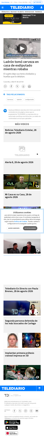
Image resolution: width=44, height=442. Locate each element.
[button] (5, 86)
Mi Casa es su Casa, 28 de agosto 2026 (18, 196)
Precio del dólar (23, 2)
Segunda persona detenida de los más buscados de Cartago (21, 322)
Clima (15, 2)
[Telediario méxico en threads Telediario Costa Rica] (31, 411)
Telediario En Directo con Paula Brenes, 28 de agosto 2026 (21, 290)
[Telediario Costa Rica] (22, 7)
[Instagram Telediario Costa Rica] (25, 411)
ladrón (19, 99)
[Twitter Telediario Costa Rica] (20, 411)
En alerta (21, 12)
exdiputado (29, 99)
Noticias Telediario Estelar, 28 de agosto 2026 (20, 131)
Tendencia (38, 12)
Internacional (29, 12)
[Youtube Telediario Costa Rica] (37, 411)
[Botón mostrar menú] (3, 7)
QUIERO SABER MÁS (13, 228)
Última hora (6, 12)
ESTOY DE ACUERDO (30, 228)
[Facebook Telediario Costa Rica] (14, 411)
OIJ (11, 2)
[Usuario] (41, 7)
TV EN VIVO (38, 2)
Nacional (14, 12)
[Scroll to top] (39, 388)
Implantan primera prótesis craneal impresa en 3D (19, 354)
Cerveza (10, 99)
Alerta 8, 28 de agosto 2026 (19, 162)
